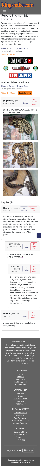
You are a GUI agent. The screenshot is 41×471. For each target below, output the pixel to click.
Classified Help (20, 434)
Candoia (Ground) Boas (18, 48)
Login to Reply (25, 93)
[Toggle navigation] (4, 11)
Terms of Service (20, 412)
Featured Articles (21, 398)
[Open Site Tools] (39, 235)
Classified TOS (20, 415)
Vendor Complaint (20, 423)
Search (5, 54)
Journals (20, 393)
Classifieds (20, 379)
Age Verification (20, 418)
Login (14, 54)
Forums (20, 401)
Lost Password (20, 382)
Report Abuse (34, 103)
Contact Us (20, 437)
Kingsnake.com (13, 460)
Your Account (20, 384)
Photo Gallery (20, 404)
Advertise (20, 376)
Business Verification (20, 420)
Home (3, 48)
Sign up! (29, 450)
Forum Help (20, 440)
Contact (25, 103)
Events (20, 396)
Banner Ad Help (20, 432)
